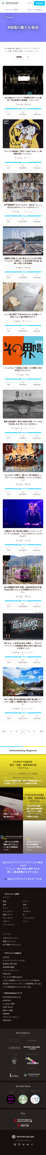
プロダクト (27, 911)
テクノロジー (8, 918)
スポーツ (6, 921)
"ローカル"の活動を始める (12, 977)
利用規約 (6, 1013)
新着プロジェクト (9, 941)
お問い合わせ (8, 1007)
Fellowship (6, 973)
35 (34, 731)
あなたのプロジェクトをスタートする (24, 878)
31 (11, 731)
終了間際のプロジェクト (12, 944)
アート (25, 901)
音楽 (24, 904)
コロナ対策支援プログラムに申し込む (17, 987)
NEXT (41, 731)
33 (22, 732)
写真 (4, 904)
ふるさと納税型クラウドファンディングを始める (21, 980)
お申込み (6, 957)
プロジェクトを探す (11, 10)
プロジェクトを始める (34, 10)
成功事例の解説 (9, 967)
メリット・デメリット (11, 970)
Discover (10, 17)
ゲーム (25, 908)
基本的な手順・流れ (10, 963)
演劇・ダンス (7, 914)
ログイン (30, 3)
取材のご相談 (8, 1010)
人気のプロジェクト (10, 938)
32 (16, 731)
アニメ (5, 908)
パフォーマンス (29, 918)
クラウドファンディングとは (14, 960)
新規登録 (40, 3)
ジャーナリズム (9, 924)
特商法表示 (7, 1020)
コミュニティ (8, 911)
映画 (4, 901)
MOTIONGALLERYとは (12, 997)
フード (25, 921)
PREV (3, 731)
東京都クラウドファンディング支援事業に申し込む (22, 983)
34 (29, 731)
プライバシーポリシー (11, 1017)
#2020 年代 (7, 1000)
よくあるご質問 (9, 1003)
